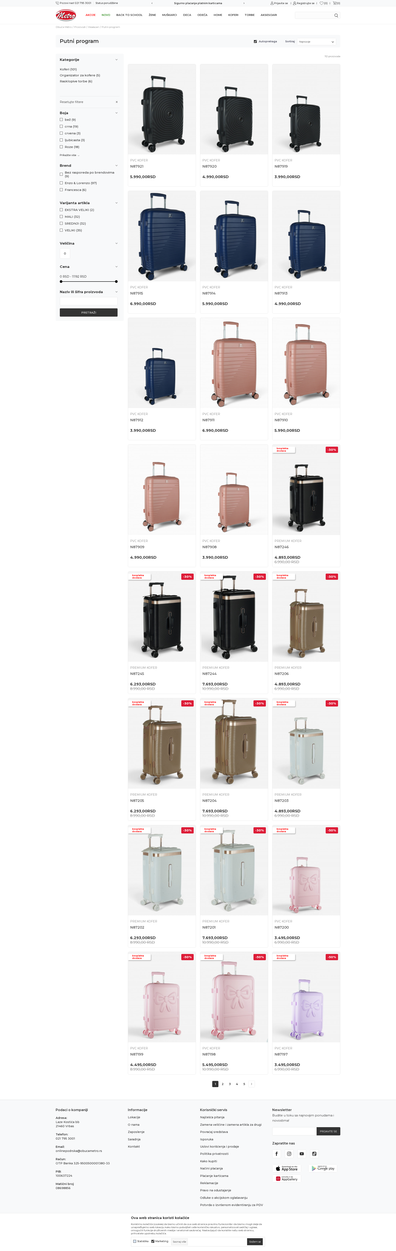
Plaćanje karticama (214, 1176)
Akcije (90, 15)
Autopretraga (268, 41)
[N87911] (234, 363)
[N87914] (234, 236)
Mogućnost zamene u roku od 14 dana (198, 3)
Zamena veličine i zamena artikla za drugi (231, 1125)
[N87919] (306, 109)
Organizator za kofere (80, 75)
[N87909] (162, 490)
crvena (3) (73, 133)
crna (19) (71, 126)
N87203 (282, 801)
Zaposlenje (136, 1132)
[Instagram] (289, 1154)
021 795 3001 (65, 1138)
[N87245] (162, 617)
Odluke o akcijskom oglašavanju (224, 1198)
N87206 (282, 674)
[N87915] (162, 236)
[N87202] (162, 870)
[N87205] (162, 743)
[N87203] (306, 743)
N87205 (137, 801)
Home (218, 15)
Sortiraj (290, 41)
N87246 (282, 547)
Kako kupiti (208, 1161)
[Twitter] (314, 1154)
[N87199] (162, 997)
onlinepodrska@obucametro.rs (79, 1151)
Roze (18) (72, 147)
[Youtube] (302, 1154)
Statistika (142, 1241)
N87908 (209, 547)
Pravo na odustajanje (215, 1190)
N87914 (209, 293)
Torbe (250, 15)
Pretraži (88, 312)
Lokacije (134, 1117)
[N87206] (306, 617)
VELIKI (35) (73, 230)
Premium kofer (288, 541)
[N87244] (234, 617)
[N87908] (234, 490)
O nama (133, 1125)
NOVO (106, 15)
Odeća (202, 15)
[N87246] (306, 490)
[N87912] (162, 363)
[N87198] (234, 997)
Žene (152, 15)
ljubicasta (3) (75, 140)
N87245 (137, 674)
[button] (90, 113)
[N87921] (162, 109)
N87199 (136, 1054)
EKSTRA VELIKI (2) (79, 210)
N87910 (281, 420)
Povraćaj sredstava (214, 1132)
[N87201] (234, 870)
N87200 (282, 927)
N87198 (209, 1054)
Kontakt (134, 1146)
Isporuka (206, 1139)
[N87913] (306, 236)
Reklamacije (209, 1183)
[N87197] (306, 997)
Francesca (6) (75, 190)
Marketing (161, 1241)
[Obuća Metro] (66, 15)
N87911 (208, 420)
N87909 (137, 547)
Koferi (233, 15)
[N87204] (234, 743)
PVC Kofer (139, 160)
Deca (187, 15)
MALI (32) (72, 217)
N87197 (281, 1054)
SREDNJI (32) (75, 223)
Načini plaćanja (211, 1168)
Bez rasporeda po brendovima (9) (89, 174)
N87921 (136, 166)
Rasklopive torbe (76, 81)
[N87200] (306, 870)
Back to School (129, 15)
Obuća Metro (64, 26)
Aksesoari (269, 15)
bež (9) (70, 120)
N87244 (209, 674)
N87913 (281, 293)
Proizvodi (80, 26)
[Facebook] (276, 1154)
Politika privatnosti (214, 1154)
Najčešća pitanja (212, 1117)
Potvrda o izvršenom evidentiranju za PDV (231, 1205)
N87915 (136, 293)
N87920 (209, 166)
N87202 (137, 927)
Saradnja (134, 1139)
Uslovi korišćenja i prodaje (219, 1146)
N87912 (136, 420)
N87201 (209, 927)
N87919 (281, 166)
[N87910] (306, 363)
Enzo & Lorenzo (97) (81, 183)
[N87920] (234, 109)
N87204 (209, 801)
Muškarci (169, 15)
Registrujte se (306, 3)
